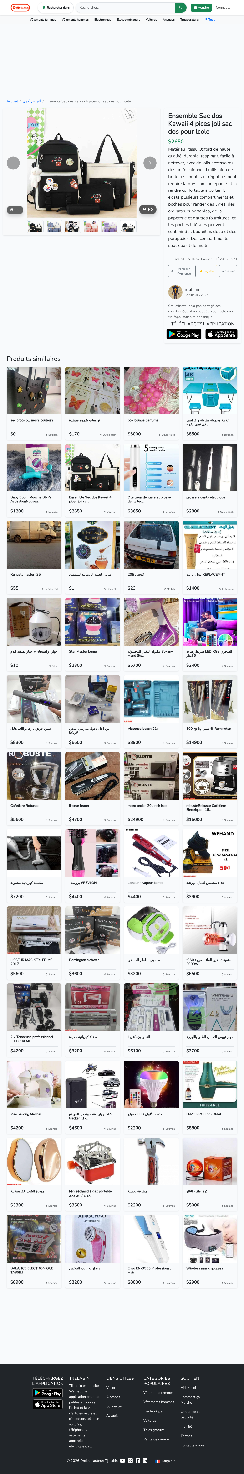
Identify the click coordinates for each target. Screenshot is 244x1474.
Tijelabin (111, 1460)
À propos (113, 1397)
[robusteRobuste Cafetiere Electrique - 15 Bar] (210, 776)
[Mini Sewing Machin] (34, 1084)
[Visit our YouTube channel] (122, 1460)
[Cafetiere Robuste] (34, 776)
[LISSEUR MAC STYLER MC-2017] (34, 930)
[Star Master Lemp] (92, 622)
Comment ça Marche (190, 1400)
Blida (196, 259)
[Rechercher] (181, 8)
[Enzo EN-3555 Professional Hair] (151, 1239)
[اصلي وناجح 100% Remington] (210, 699)
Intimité (186, 1426)
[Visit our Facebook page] (138, 1460)
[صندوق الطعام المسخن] (151, 930)
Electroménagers (128, 19)
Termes (186, 1435)
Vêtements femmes (43, 19)
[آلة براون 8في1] (151, 1007)
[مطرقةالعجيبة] (151, 1161)
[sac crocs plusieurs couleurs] (34, 390)
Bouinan (206, 259)
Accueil (12, 101)
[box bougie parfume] (151, 390)
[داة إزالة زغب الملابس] (92, 1239)
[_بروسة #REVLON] (92, 853)
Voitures (151, 19)
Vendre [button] (203, 7)
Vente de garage (156, 1439)
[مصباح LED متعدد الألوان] (151, 1084)
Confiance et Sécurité (190, 1414)
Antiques (169, 19)
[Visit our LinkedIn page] (145, 1460)
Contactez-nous (193, 1445)
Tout (211, 19)
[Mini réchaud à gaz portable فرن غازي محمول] (92, 1161)
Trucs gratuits (189, 19)
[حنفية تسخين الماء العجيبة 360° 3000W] (210, 930)
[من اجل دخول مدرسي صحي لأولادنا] (92, 699)
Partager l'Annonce (184, 271)
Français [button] (166, 1461)
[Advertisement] (122, 61)
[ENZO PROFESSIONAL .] (210, 1084)
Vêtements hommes (75, 19)
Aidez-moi (188, 1387)
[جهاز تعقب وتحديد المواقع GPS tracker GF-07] (92, 1084)
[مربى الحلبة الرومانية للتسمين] (92, 545)
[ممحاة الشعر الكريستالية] (34, 1161)
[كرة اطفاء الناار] (210, 1161)
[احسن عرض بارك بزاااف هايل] (34, 699)
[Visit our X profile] (130, 1460)
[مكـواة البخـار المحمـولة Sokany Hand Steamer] (151, 622)
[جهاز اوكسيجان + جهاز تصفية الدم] (34, 622)
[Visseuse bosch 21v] (151, 699)
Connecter (224, 7)
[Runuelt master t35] (34, 545)
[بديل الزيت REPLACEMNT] (210, 545)
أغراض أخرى (32, 101)
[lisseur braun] (92, 776)
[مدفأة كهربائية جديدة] (92, 1007)
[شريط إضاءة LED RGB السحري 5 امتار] (210, 622)
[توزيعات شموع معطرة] (92, 390)
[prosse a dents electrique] (210, 467)
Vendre (111, 1387)
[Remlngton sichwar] (92, 930)
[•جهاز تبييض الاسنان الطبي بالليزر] (210, 1007)
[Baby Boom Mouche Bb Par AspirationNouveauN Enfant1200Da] (34, 467)
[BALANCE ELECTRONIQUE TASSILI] (34, 1239)
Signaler (209, 271)
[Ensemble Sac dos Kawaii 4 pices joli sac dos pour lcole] (92, 467)
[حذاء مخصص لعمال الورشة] (210, 853)
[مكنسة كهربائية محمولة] (34, 853)
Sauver (230, 271)
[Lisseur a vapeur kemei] (151, 853)
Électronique (102, 19)
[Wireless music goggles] (210, 1239)
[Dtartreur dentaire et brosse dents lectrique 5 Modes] (151, 467)
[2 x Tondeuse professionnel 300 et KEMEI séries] (34, 1007)
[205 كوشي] (151, 545)
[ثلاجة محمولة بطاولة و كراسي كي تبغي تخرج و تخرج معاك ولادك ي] (210, 390)
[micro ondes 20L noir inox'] (151, 776)
